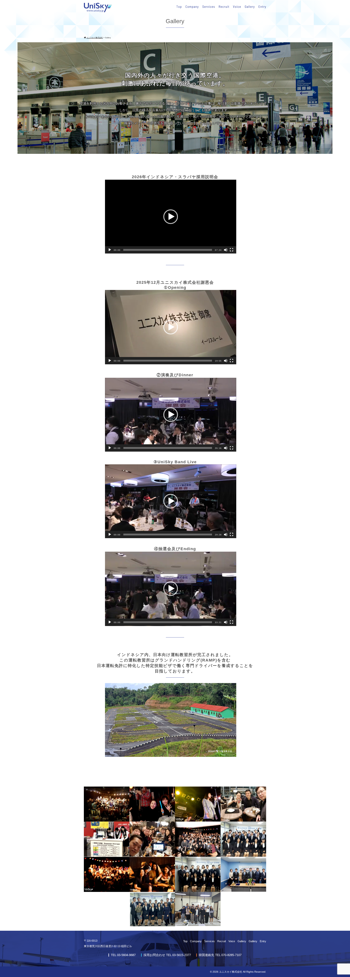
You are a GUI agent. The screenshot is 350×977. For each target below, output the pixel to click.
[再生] (110, 250)
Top (185, 941)
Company (196, 941)
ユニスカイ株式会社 (230, 971)
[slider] (167, 250)
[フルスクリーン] (231, 250)
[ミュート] (226, 250)
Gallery (242, 941)
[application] (170, 216)
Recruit (221, 941)
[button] (170, 216)
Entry (263, 941)
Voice (231, 941)
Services (209, 941)
